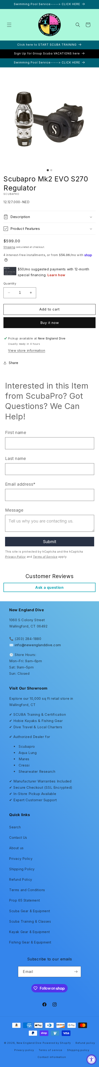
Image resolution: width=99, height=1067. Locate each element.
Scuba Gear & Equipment (29, 911)
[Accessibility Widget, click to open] (91, 1059)
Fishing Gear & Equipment (30, 942)
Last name (15, 458)
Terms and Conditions (27, 890)
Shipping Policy (22, 869)
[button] (9, 25)
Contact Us (18, 837)
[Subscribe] (76, 971)
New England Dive (29, 1043)
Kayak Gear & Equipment (29, 932)
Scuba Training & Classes (30, 921)
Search (15, 827)
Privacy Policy (15, 556)
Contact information (52, 1057)
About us (16, 848)
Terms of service (50, 1050)
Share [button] (13, 363)
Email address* (20, 484)
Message (14, 510)
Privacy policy (24, 1050)
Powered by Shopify (57, 1043)
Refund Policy (20, 879)
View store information (26, 350)
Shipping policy (78, 1050)
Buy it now (49, 322)
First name (15, 432)
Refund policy (85, 1043)
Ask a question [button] (49, 587)
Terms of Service (45, 556)
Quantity (9, 283)
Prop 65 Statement (24, 900)
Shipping (9, 247)
